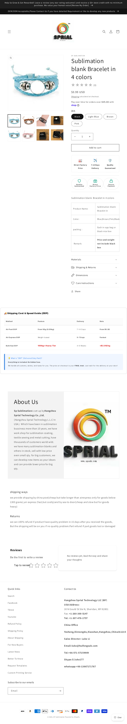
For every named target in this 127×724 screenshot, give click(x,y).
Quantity (75, 130)
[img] (81, 85)
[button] (9, 31)
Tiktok (11, 609)
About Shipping (15, 637)
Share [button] (78, 291)
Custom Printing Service (20, 672)
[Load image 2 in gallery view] (28, 120)
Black (77, 116)
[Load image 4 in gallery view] (57, 120)
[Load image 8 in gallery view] (57, 135)
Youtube (12, 616)
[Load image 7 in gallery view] (42, 135)
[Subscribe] (60, 690)
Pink (76, 123)
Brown (110, 116)
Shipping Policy (15, 630)
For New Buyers (15, 644)
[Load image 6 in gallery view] (28, 135)
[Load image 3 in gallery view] (42, 120)
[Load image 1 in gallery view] (14, 120)
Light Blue (93, 116)
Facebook (13, 603)
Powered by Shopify (72, 717)
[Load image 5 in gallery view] (14, 135)
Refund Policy (15, 623)
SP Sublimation (58, 717)
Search (11, 596)
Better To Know (15, 658)
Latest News (14, 651)
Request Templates (17, 665)
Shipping (75, 96)
